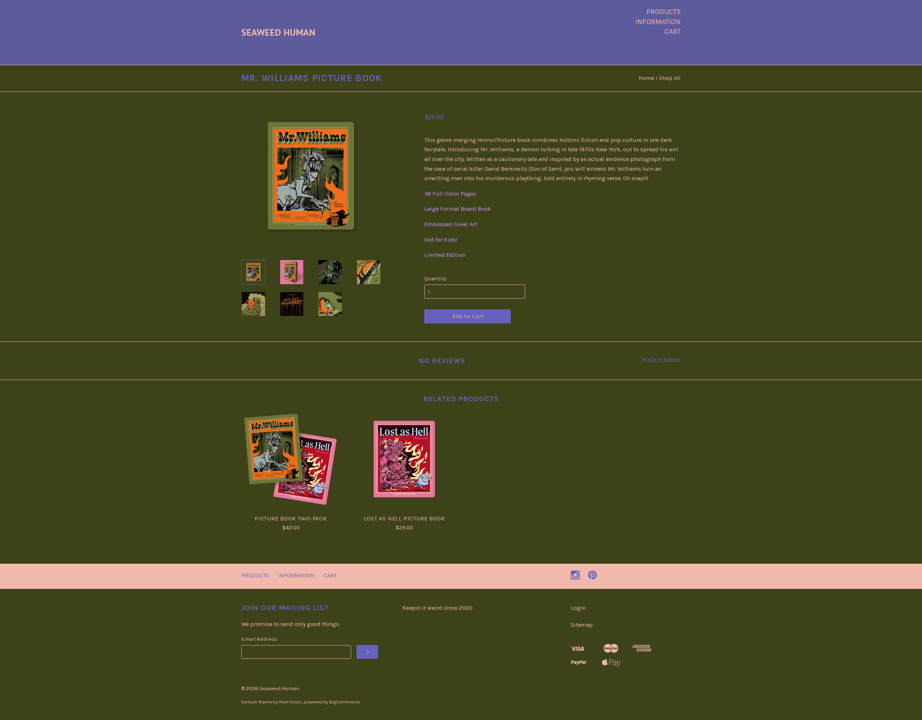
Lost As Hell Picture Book (404, 518)
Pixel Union (290, 702)
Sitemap (582, 624)
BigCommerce (344, 702)
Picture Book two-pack (291, 518)
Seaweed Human (279, 688)
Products (663, 12)
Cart (672, 31)
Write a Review (662, 359)
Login (578, 607)
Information (658, 22)
